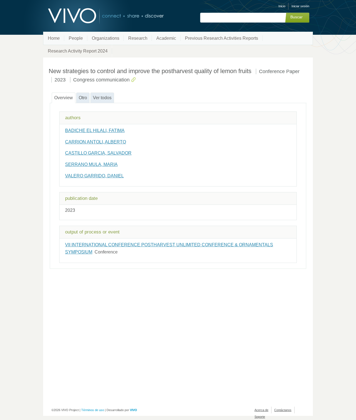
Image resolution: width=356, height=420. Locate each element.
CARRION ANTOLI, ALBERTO (95, 142)
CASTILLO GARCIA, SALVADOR (98, 153)
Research (137, 38)
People (76, 38)
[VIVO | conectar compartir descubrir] (96, 16)
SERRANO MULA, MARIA (91, 164)
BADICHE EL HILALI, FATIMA (95, 130)
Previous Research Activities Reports (221, 38)
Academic (166, 38)
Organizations (105, 38)
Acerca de (261, 410)
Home (54, 38)
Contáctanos (282, 410)
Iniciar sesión (300, 6)
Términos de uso (92, 410)
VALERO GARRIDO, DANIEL (94, 175)
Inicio (281, 6)
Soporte (259, 416)
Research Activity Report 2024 (78, 51)
